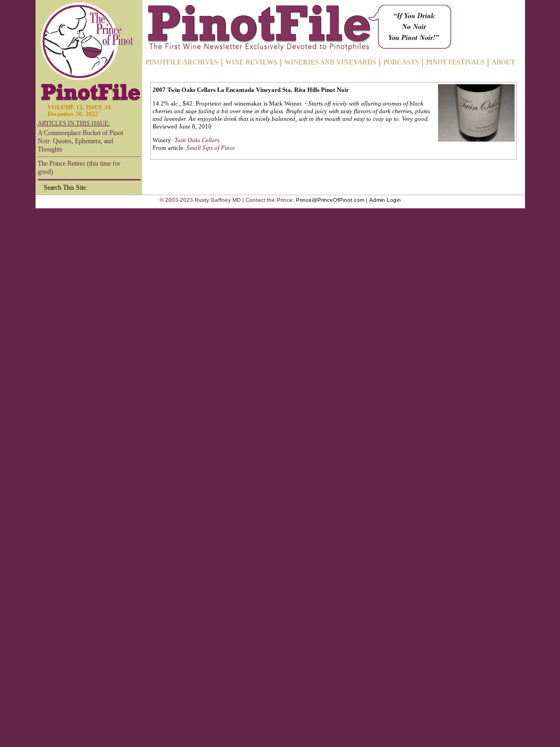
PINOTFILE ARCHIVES (181, 62)
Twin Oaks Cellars (196, 140)
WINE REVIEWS (251, 62)
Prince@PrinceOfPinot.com (330, 200)
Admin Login (385, 200)
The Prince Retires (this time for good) (79, 168)
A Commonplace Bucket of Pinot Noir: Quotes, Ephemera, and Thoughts (80, 141)
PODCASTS (401, 62)
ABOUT (503, 62)
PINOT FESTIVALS (455, 62)
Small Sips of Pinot (210, 147)
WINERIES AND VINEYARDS (330, 62)
